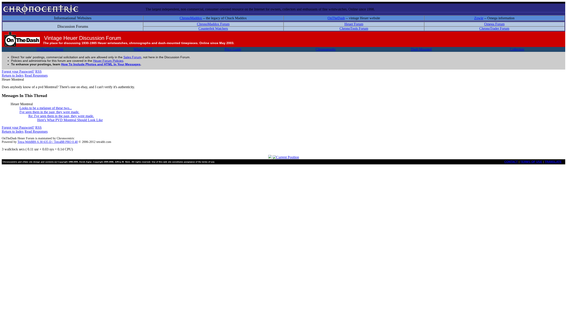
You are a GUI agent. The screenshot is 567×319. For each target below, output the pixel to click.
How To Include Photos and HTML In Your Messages (100, 64)
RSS (38, 71)
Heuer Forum (353, 24)
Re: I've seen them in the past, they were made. (61, 116)
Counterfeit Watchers (213, 28)
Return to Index (13, 75)
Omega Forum (494, 24)
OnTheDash (336, 18)
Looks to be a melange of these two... (45, 108)
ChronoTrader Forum (494, 28)
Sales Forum (132, 57)
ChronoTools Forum (354, 28)
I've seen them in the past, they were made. (49, 112)
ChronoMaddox (191, 18)
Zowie (478, 18)
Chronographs (326, 49)
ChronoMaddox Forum (213, 24)
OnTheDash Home (50, 49)
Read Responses (36, 75)
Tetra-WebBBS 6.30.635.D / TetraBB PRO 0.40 (47, 142)
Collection (517, 49)
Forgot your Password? (18, 71)
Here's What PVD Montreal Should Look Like (70, 120)
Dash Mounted (421, 49)
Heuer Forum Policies (108, 60)
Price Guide (233, 49)
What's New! (143, 49)
